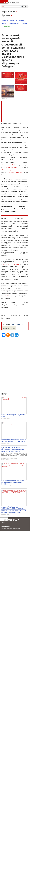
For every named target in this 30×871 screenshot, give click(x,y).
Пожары (25, 23)
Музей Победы (15, 172)
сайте (6, 296)
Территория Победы (10, 165)
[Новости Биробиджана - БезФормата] (10, 2)
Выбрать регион (6, 526)
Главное (5, 20)
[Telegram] (12, 335)
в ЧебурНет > (7, 27)
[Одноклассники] (8, 335)
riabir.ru (6, 98)
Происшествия (14, 23)
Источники (20, 20)
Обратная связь (5, 525)
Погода (4, 23)
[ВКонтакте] (4, 335)
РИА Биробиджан (13, 167)
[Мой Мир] (17, 335)
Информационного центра (15, 170)
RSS (19, 528)
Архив (12, 20)
